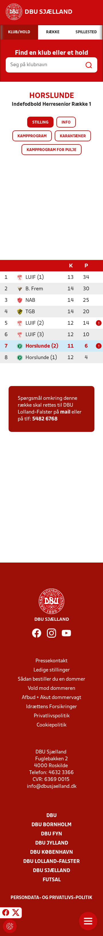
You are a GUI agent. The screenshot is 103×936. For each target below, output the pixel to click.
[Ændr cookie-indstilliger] (10, 926)
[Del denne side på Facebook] (5, 913)
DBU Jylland (51, 843)
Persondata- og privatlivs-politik (51, 898)
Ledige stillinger (51, 670)
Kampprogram (32, 136)
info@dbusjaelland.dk (51, 786)
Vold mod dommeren (51, 688)
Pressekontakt (51, 661)
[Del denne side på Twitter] (15, 913)
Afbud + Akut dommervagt (51, 697)
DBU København (51, 852)
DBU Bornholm (51, 825)
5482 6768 (45, 419)
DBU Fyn (51, 834)
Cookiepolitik (51, 725)
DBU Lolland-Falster (51, 861)
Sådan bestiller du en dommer (51, 679)
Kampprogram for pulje (51, 150)
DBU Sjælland (51, 870)
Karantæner (73, 136)
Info (66, 122)
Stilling (40, 122)
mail (65, 412)
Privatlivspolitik (52, 716)
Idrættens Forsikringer (51, 706)
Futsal (52, 880)
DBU (51, 815)
